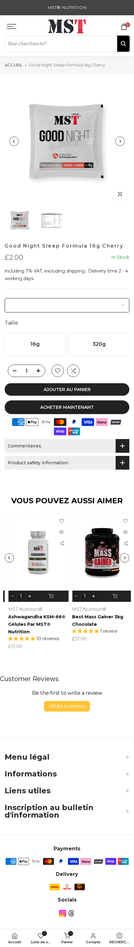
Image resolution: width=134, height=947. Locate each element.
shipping (75, 271)
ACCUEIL (13, 64)
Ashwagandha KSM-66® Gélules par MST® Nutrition (33, 624)
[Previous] (14, 141)
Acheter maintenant (67, 407)
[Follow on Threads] (71, 913)
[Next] (120, 141)
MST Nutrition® (22, 609)
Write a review (67, 706)
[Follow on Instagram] (62, 913)
